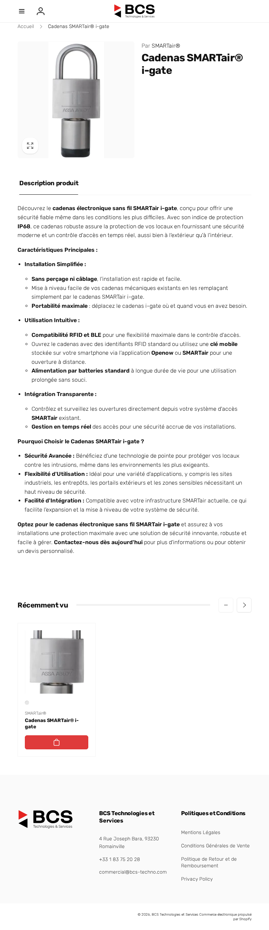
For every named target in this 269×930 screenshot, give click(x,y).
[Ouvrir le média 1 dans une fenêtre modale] (76, 99)
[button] (21, 11)
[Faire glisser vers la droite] (244, 605)
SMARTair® (161, 45)
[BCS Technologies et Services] (46, 827)
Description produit (48, 183)
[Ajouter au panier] (56, 742)
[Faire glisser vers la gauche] (226, 605)
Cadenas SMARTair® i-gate (52, 723)
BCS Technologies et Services (175, 914)
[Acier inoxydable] (27, 703)
